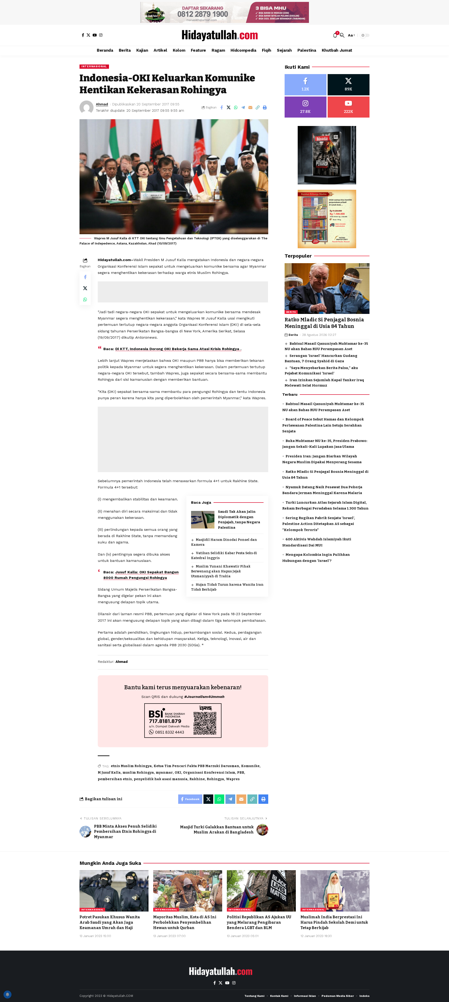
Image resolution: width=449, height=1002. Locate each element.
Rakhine (197, 779)
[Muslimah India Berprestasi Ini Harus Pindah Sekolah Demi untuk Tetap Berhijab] (335, 891)
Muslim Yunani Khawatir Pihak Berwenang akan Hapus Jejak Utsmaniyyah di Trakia (220, 571)
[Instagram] (101, 35)
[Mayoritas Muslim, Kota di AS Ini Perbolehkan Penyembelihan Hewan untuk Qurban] (187, 891)
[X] (88, 35)
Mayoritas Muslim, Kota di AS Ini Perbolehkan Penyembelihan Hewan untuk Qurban (184, 922)
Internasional (94, 66)
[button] (342, 35)
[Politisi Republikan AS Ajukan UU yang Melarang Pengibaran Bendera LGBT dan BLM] (261, 891)
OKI (178, 773)
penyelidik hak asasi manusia (161, 779)
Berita (291, 312)
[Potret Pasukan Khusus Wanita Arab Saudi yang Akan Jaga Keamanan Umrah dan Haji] (114, 891)
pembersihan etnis (115, 779)
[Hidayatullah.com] (224, 35)
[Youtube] (348, 107)
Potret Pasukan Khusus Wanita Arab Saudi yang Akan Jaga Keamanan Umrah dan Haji (110, 922)
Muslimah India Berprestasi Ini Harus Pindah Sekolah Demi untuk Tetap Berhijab (334, 922)
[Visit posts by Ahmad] (87, 108)
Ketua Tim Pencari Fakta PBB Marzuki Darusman (196, 766)
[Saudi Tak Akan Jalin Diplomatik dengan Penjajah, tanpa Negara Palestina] (202, 519)
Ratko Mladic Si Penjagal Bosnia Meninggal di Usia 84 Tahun (324, 323)
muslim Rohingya (138, 773)
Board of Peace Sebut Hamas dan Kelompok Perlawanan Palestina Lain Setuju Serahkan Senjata (323, 425)
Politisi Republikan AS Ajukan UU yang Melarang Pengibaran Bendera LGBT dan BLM (259, 922)
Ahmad (102, 104)
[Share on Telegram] (243, 107)
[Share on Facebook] (221, 107)
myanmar (164, 773)
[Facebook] (83, 35)
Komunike (250, 766)
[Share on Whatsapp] (236, 107)
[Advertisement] (183, 291)
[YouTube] (94, 35)
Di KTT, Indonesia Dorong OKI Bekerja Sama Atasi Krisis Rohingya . (178, 349)
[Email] (250, 107)
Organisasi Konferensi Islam (209, 773)
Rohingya (215, 779)
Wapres (233, 779)
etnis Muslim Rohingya (131, 766)
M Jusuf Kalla (109, 773)
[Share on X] (228, 107)
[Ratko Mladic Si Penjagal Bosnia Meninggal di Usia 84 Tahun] (327, 288)
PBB (240, 773)
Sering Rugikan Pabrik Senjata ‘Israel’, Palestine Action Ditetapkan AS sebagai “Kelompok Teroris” (318, 524)
